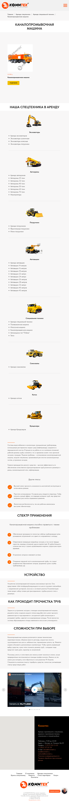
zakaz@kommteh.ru (49, 749)
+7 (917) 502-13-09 (51, 745)
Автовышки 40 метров (18, 288)
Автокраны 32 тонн (17, 181)
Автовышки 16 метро (18, 268)
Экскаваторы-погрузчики (19, 144)
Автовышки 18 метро (18, 271)
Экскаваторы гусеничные (19, 138)
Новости (31, 775)
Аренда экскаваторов (18, 136)
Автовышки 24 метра (18, 277)
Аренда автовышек (17, 263)
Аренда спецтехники (23, 14)
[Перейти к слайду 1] (29, 709)
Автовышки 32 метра (18, 285)
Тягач (12, 335)
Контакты (34, 777)
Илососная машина (17, 327)
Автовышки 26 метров (18, 279)
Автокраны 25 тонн (17, 178)
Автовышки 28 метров (18, 282)
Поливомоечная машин (19, 324)
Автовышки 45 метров (18, 290)
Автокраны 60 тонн (17, 189)
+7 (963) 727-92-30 (45, 747)
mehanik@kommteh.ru (45, 754)
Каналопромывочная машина (21, 330)
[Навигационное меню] (65, 5)
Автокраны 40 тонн (17, 184)
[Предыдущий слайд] (3, 690)
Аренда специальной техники (43, 14)
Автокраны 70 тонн (17, 192)
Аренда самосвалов (18, 367)
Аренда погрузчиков (18, 226)
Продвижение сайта (34, 800)
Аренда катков (16, 398)
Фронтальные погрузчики (19, 229)
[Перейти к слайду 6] (37, 709)
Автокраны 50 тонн (17, 186)
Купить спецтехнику (18, 775)
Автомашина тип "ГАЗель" (20, 333)
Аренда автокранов (17, 175)
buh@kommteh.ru (44, 752)
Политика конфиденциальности (48, 756)
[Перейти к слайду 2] (31, 709)
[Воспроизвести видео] (34, 690)
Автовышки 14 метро (18, 265)
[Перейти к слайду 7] (39, 709)
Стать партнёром (44, 775)
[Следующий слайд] (65, 690)
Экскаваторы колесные (19, 141)
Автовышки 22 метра (18, 274)
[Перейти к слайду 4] (34, 709)
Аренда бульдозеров (18, 429)
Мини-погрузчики (17, 231)
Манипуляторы (15, 195)
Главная (10, 14)
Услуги (55, 775)
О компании (29, 773)
